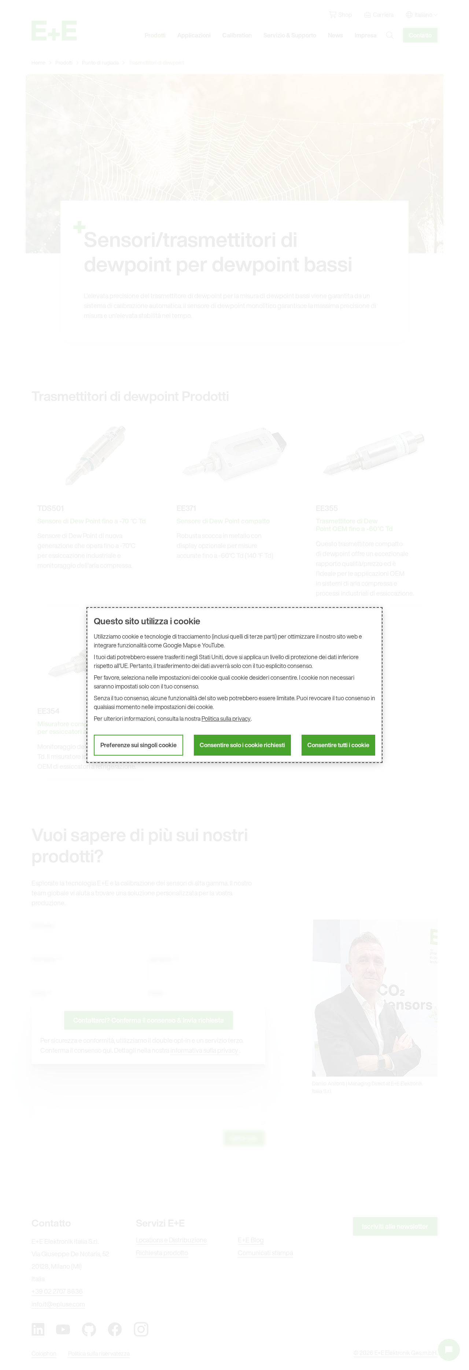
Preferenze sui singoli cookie (138, 745)
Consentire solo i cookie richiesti (242, 745)
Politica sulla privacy (226, 718)
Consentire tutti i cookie (338, 745)
